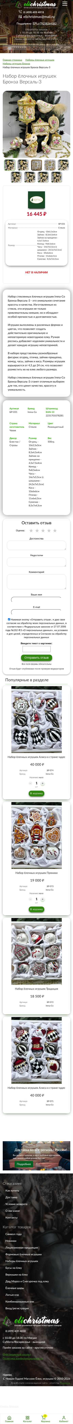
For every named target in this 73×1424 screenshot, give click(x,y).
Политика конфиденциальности (23, 1358)
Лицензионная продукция (21, 1247)
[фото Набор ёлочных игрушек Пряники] (36, 835)
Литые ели (12, 1295)
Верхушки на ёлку (16, 1274)
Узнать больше (9, 1406)
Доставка (11, 1197)
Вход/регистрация (17, 1308)
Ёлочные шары (14, 1288)
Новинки (10, 1241)
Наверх (7, 1374)
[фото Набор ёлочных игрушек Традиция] (36, 951)
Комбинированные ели (19, 1301)
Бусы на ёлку (13, 1268)
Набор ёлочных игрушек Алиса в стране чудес (36, 757)
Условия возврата (16, 1204)
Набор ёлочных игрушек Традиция (36, 989)
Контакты (11, 1217)
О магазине (12, 1211)
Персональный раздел (17, 1354)
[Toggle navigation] (65, 3)
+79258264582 (47, 23)
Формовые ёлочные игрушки (23, 1254)
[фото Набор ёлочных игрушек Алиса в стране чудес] (36, 719)
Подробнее (24, 1164)
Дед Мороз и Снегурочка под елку (27, 1281)
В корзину (36, 793)
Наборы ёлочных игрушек (21, 1261)
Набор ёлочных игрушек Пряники (36, 873)
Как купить (12, 1190)
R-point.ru (65, 1383)
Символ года (13, 1234)
